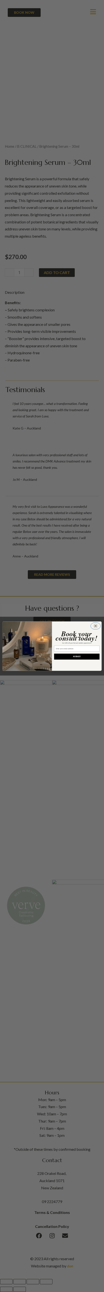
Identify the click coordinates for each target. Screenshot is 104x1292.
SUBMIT (77, 656)
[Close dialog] (95, 625)
